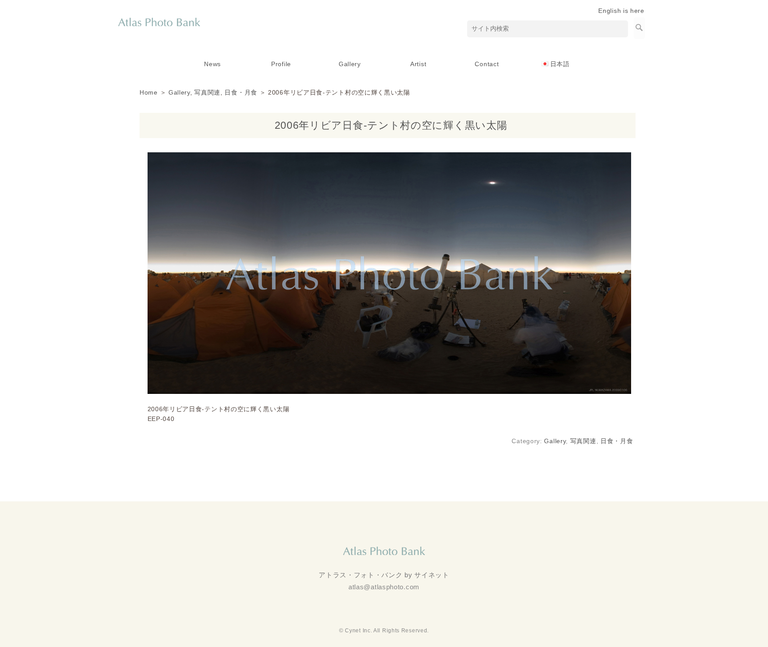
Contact (487, 63)
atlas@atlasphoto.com (384, 587)
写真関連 (207, 92)
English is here (621, 10)
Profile (281, 63)
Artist (418, 63)
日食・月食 (240, 92)
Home (149, 92)
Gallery (350, 63)
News (212, 63)
